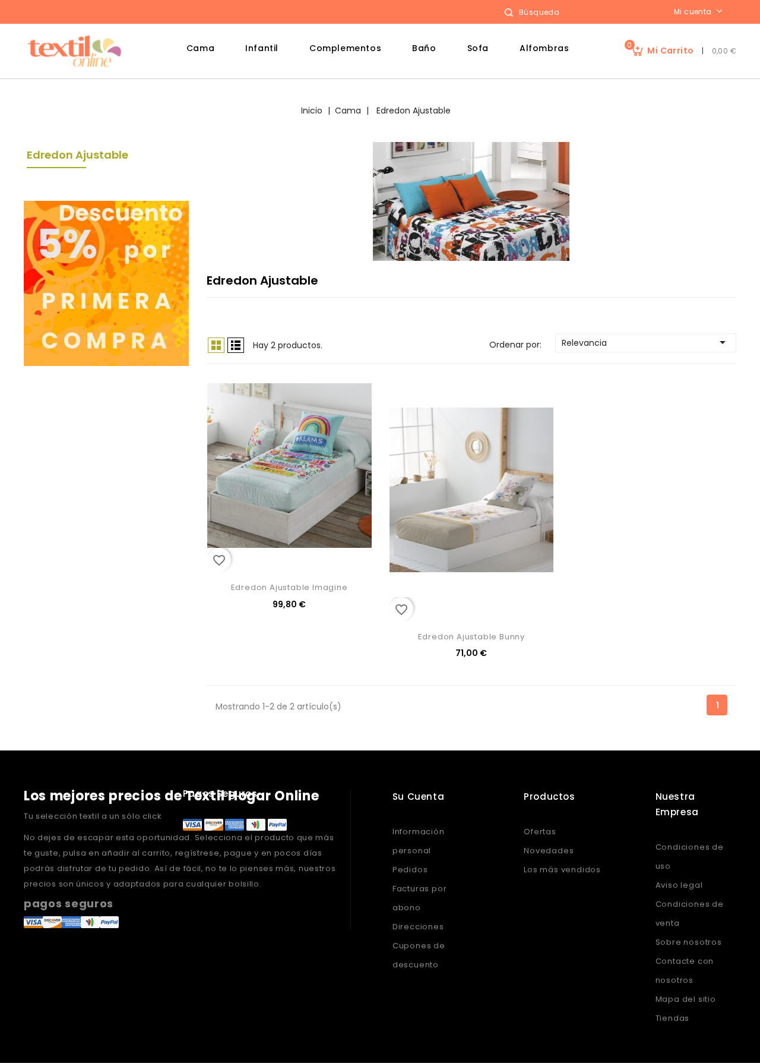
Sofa (478, 48)
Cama (200, 48)
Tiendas (673, 1018)
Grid (216, 345)
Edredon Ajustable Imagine (289, 587)
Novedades (549, 850)
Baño (424, 48)
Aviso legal (679, 885)
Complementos (345, 48)
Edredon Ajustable (77, 154)
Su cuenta (418, 796)
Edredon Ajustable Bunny (471, 636)
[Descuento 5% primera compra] (106, 283)
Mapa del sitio (686, 999)
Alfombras (544, 48)
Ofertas (540, 831)
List (236, 345)
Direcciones (418, 926)
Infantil (261, 48)
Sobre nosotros (689, 942)
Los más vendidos (562, 869)
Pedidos (410, 869)
